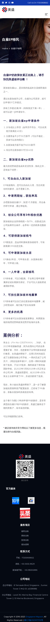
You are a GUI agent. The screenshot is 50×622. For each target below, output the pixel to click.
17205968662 (42, 3)
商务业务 (25, 535)
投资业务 (25, 540)
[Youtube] (12, 3)
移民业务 (25, 531)
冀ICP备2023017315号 (33, 620)
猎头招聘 (25, 544)
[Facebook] (3, 3)
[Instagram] (9, 3)
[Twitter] (6, 3)
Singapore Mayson (34, 616)
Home (5, 48)
